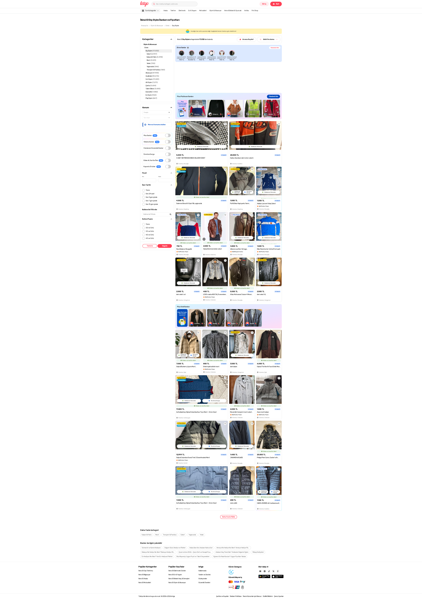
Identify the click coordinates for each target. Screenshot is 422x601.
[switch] (168, 135)
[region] (228, 55)
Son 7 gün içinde (151, 201)
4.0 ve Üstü (150, 235)
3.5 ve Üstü (150, 231)
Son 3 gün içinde (151, 197)
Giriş (264, 4)
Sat (277, 4)
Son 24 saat (150, 194)
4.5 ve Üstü (150, 238)
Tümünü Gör (274, 47)
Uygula (164, 246)
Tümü (148, 190)
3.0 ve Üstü (150, 228)
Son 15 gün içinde (152, 204)
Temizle (150, 246)
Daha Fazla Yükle (228, 517)
